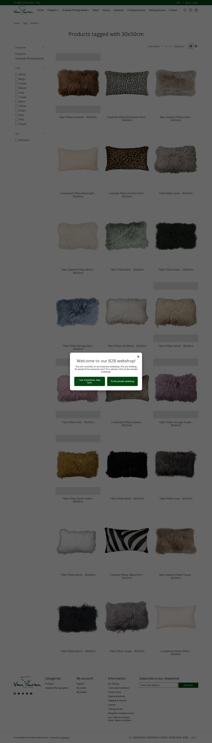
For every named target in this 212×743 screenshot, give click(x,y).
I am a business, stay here (89, 381)
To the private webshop (122, 381)
